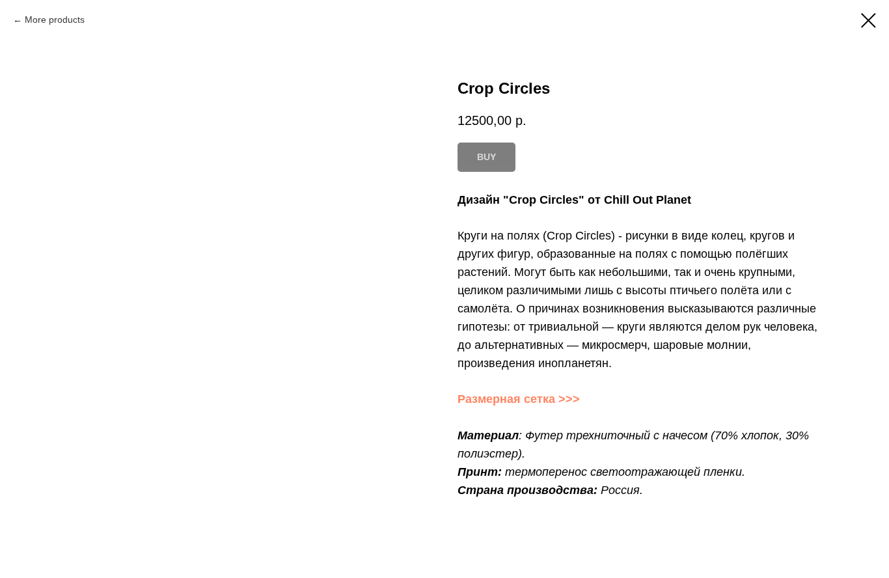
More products (55, 19)
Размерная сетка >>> (519, 399)
